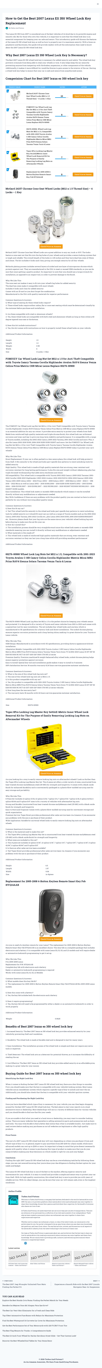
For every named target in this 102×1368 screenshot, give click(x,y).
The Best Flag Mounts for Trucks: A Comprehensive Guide (26, 1331)
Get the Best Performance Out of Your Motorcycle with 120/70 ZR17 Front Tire (34, 1325)
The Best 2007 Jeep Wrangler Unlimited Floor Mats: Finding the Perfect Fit (24, 1284)
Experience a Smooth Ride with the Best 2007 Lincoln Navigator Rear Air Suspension (77, 1284)
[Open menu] (98, 3)
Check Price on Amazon (83, 96)
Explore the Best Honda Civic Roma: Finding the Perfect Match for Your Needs (35, 1300)
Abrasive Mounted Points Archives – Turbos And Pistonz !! (83, 1264)
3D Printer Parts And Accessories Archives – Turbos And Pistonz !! (17, 1264)
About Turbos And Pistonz (37, 1263)
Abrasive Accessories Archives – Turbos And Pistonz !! (61, 1264)
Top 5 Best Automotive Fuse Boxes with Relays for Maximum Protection (32, 1315)
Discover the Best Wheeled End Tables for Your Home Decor (27, 1341)
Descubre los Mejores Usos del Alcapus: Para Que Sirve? (25, 1305)
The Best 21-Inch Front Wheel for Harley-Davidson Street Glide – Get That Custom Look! (39, 1336)
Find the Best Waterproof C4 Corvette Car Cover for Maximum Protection (33, 1320)
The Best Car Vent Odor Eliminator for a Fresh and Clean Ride (28, 1310)
